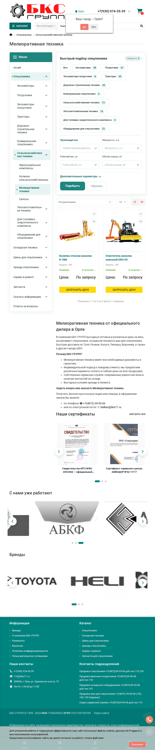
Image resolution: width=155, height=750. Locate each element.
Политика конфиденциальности (30, 650)
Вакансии (17, 645)
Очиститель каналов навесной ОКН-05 (119, 257)
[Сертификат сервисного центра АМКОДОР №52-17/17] (124, 444)
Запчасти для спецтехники (97, 656)
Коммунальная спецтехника (81, 93)
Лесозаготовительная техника (83, 111)
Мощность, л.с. (111, 140)
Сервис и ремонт (91, 650)
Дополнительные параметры (79, 176)
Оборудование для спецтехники (84, 128)
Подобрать (72, 186)
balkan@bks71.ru (111, 407)
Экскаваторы (85, 67)
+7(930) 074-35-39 (111, 11)
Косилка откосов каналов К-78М (75, 257)
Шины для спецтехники (95, 640)
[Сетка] (135, 202)
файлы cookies (106, 730)
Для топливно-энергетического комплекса (89, 120)
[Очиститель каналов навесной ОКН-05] (124, 230)
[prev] (59, 451)
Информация (19, 623)
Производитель (69, 140)
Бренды (16, 630)
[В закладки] (94, 214)
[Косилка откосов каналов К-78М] (77, 230)
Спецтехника (23, 34)
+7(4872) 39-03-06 (94, 403)
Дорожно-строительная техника (84, 85)
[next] (142, 451)
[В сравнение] (94, 221)
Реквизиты (18, 640)
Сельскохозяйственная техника (54, 34)
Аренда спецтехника (94, 645)
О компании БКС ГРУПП (25, 635)
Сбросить (97, 186)
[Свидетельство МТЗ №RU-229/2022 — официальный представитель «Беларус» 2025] (77, 444)
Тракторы (113, 76)
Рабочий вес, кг (69, 156)
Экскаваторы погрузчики (79, 76)
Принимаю (137, 744)
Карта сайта (101, 713)
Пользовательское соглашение (30, 656)
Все (65, 67)
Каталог (85, 623)
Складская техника (93, 635)
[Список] (142, 202)
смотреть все (137, 413)
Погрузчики (114, 67)
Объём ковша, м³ (112, 156)
